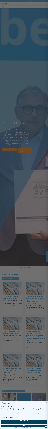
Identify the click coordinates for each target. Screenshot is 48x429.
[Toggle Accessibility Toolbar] (46, 426)
